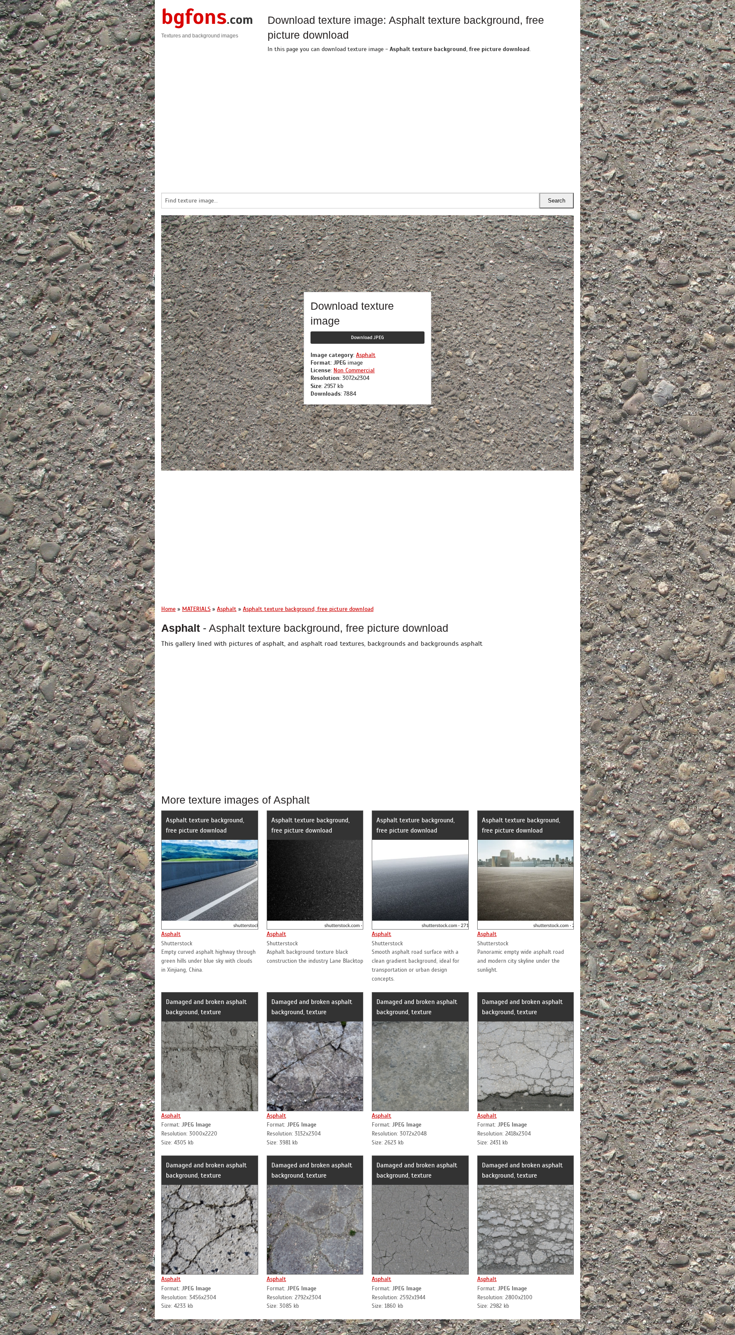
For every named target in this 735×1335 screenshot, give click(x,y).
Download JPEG (367, 337)
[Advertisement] (421, 120)
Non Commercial (354, 370)
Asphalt (366, 355)
